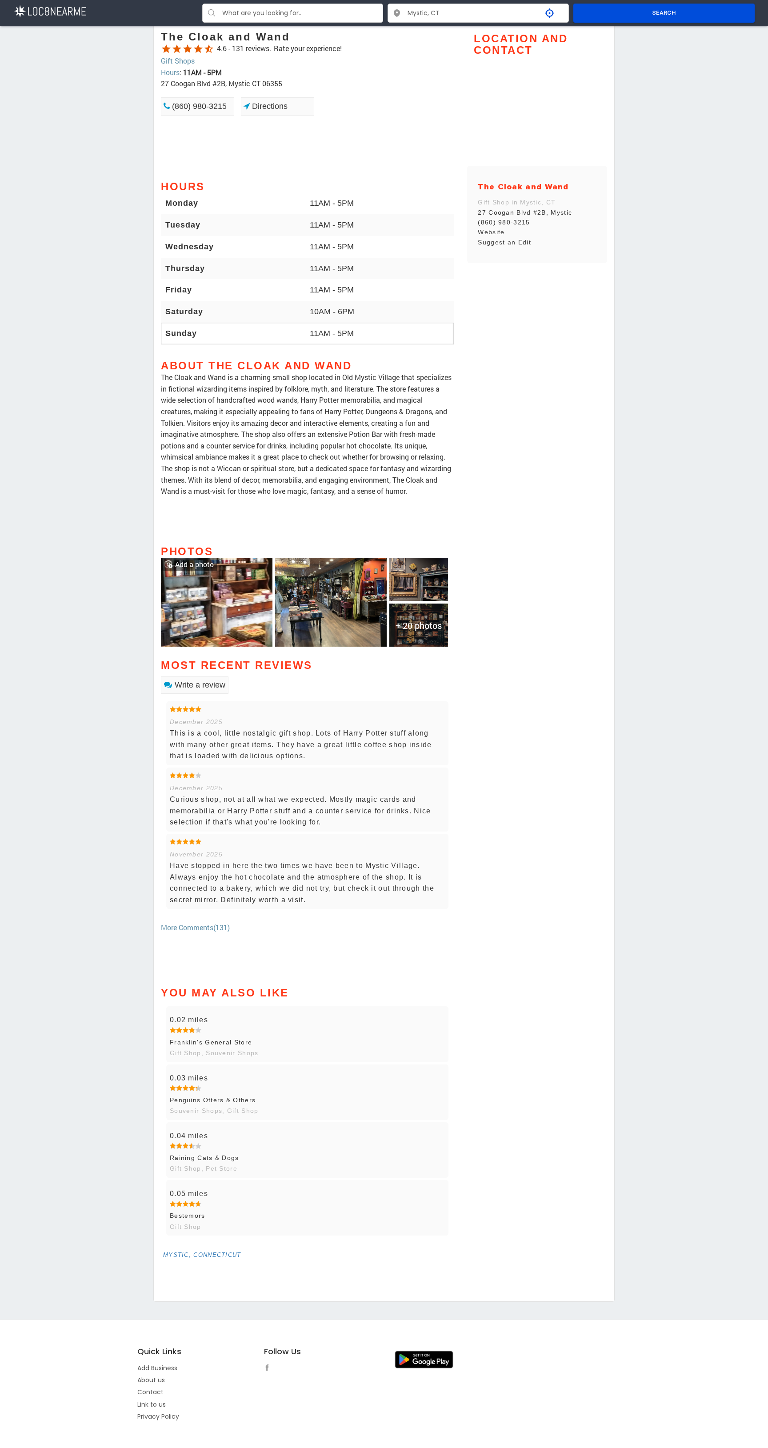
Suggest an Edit (504, 242)
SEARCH (664, 12)
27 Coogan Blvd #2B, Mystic (525, 212)
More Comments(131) (195, 927)
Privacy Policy (158, 1416)
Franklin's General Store (211, 1042)
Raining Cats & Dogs (204, 1157)
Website (491, 232)
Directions (269, 106)
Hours (170, 72)
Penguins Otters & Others (213, 1100)
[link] (216, 601)
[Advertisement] (307, 147)
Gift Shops (178, 60)
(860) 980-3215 (198, 106)
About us (151, 1380)
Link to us (151, 1404)
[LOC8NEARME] (50, 10)
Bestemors (187, 1215)
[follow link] (269, 1369)
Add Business (157, 1368)
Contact (150, 1392)
